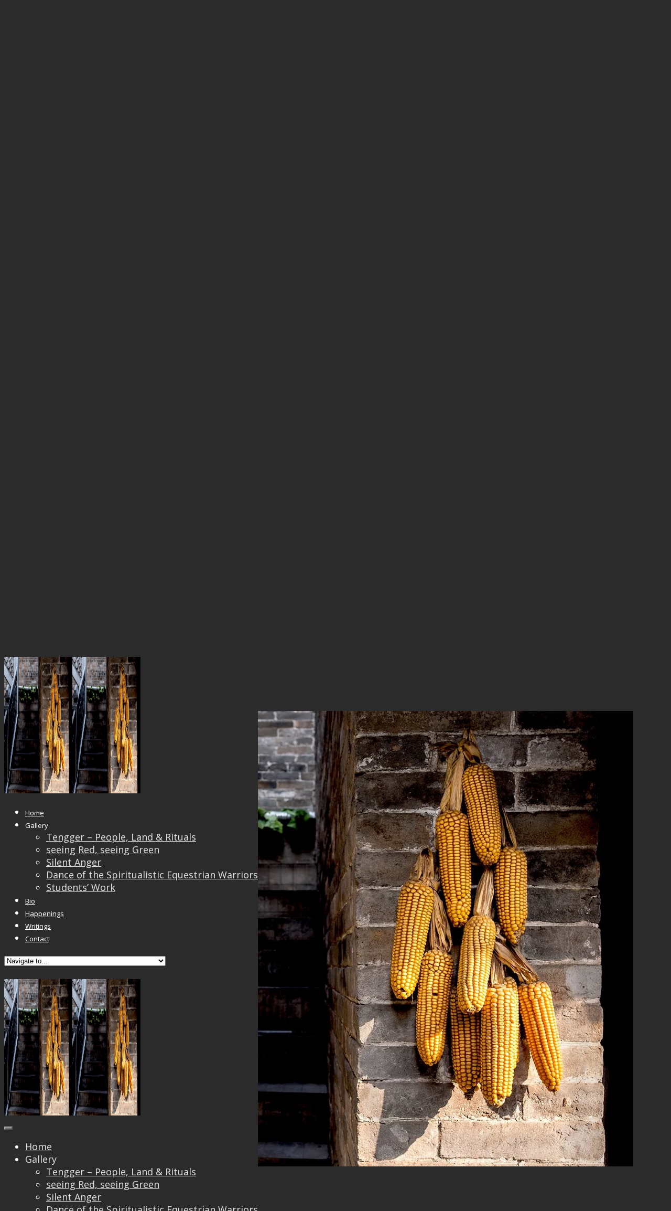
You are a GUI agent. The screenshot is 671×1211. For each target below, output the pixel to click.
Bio (30, 901)
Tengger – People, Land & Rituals (121, 837)
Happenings (44, 913)
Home (34, 812)
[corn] (318, 1162)
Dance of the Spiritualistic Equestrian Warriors (152, 874)
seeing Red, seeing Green (102, 849)
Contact (37, 938)
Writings (38, 926)
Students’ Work (80, 887)
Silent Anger (73, 862)
